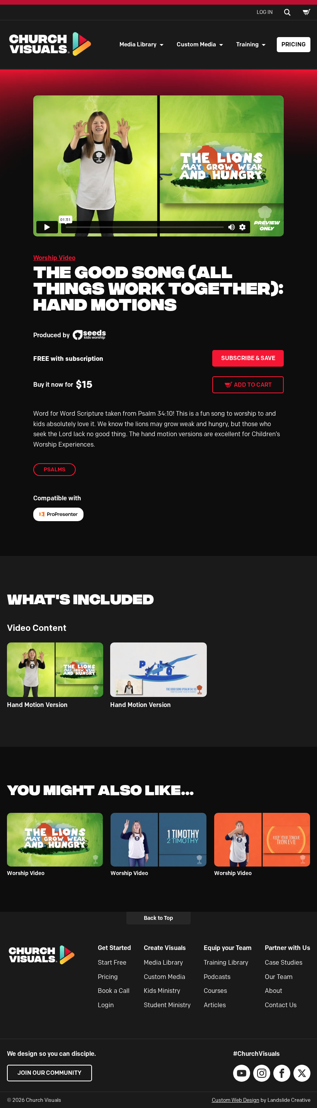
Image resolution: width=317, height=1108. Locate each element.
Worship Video (54, 258)
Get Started (114, 948)
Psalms (54, 469)
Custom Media (196, 44)
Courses (215, 990)
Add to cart (253, 384)
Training (247, 44)
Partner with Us (287, 948)
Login (106, 1005)
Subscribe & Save (248, 358)
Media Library (138, 44)
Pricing (293, 44)
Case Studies (283, 962)
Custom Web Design (235, 1100)
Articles (215, 1005)
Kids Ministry (162, 990)
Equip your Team (228, 948)
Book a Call (114, 990)
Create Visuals (165, 948)
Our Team (279, 977)
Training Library (226, 962)
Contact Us (281, 1005)
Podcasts (217, 977)
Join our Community (49, 1072)
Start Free (112, 962)
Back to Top (158, 917)
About (273, 990)
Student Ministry (167, 1005)
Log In (265, 12)
